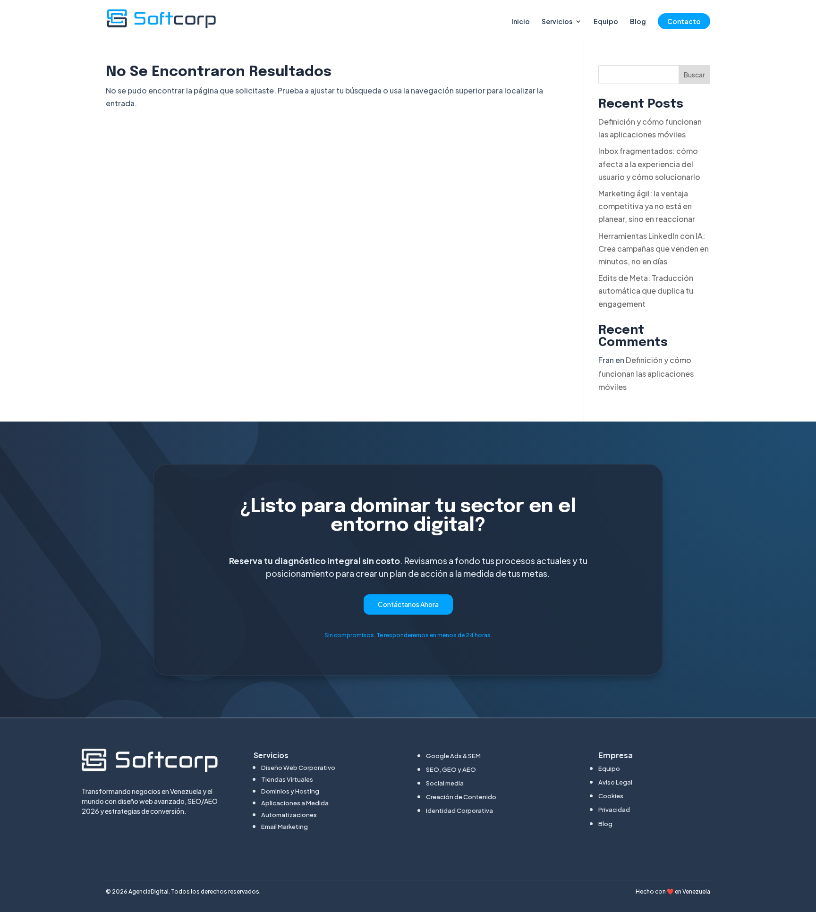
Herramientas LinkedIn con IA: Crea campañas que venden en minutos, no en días (653, 248)
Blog (638, 21)
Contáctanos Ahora (408, 604)
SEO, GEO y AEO (451, 769)
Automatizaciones (289, 815)
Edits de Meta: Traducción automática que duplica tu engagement (645, 290)
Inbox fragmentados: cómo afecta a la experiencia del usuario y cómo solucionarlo (649, 163)
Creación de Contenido (461, 797)
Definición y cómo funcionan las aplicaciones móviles (646, 373)
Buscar (694, 74)
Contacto (684, 21)
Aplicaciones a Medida (295, 803)
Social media (445, 783)
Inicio (520, 21)
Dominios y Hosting (290, 791)
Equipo (606, 21)
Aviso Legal (615, 782)
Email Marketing (284, 826)
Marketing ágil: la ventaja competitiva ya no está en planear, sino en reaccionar (646, 206)
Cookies (610, 796)
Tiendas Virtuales (287, 779)
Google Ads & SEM (453, 756)
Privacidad (614, 809)
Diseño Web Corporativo (298, 767)
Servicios (557, 21)
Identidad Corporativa (459, 810)
